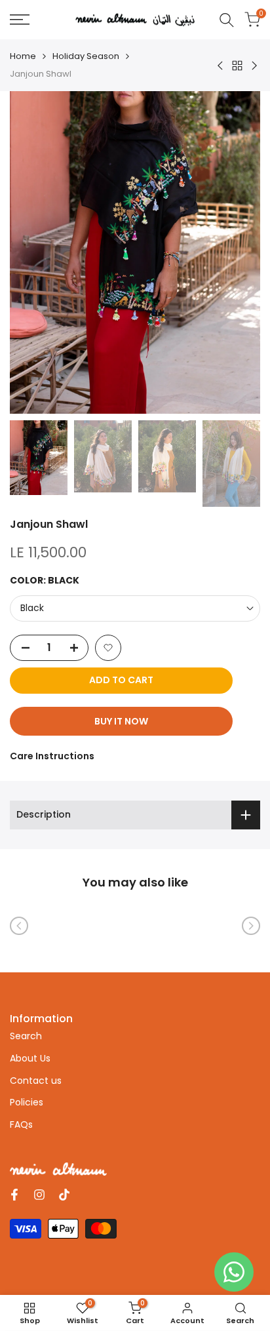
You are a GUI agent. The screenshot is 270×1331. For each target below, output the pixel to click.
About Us (30, 1058)
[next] (251, 926)
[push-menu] (19, 20)
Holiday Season (85, 56)
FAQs (21, 1124)
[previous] (19, 926)
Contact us (36, 1080)
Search (26, 1036)
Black (32, 607)
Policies (26, 1102)
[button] (108, 648)
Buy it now (121, 721)
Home (23, 56)
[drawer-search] (227, 20)
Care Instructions (52, 756)
